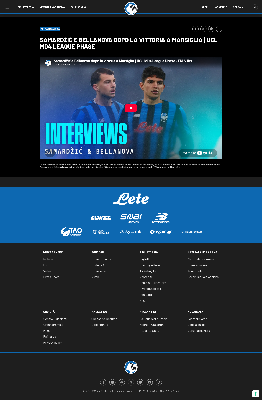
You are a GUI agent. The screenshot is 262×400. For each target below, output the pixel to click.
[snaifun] (131, 218)
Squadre (97, 252)
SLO (142, 300)
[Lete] (131, 201)
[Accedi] (255, 7)
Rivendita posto (150, 289)
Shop (204, 7)
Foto (46, 265)
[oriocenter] (161, 232)
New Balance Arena (52, 7)
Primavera (98, 271)
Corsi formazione (199, 330)
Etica (46, 330)
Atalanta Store (150, 330)
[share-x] (203, 29)
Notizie (48, 259)
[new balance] (161, 218)
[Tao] (71, 231)
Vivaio (95, 277)
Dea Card (146, 295)
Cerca (237, 7)
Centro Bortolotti (55, 319)
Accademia (195, 311)
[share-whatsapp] (211, 29)
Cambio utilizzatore (153, 283)
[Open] (7, 7)
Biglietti (145, 259)
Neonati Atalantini (152, 325)
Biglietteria (26, 7)
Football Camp (197, 319)
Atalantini (148, 311)
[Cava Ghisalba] (101, 232)
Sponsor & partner (104, 319)
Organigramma (53, 325)
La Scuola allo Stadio (154, 319)
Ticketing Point (150, 271)
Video (47, 271)
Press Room (51, 277)
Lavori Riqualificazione (203, 277)
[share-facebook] (195, 29)
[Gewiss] (101, 218)
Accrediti (146, 277)
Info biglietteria (150, 265)
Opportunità (99, 325)
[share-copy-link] (219, 29)
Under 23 (97, 265)
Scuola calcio (196, 325)
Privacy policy (52, 342)
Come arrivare (197, 265)
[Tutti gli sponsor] (191, 232)
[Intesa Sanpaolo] (131, 231)
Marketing (220, 7)
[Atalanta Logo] (131, 8)
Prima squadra (101, 259)
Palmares (49, 336)
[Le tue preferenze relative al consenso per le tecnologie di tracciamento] (255, 393)
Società (49, 311)
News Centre (53, 252)
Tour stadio (78, 7)
